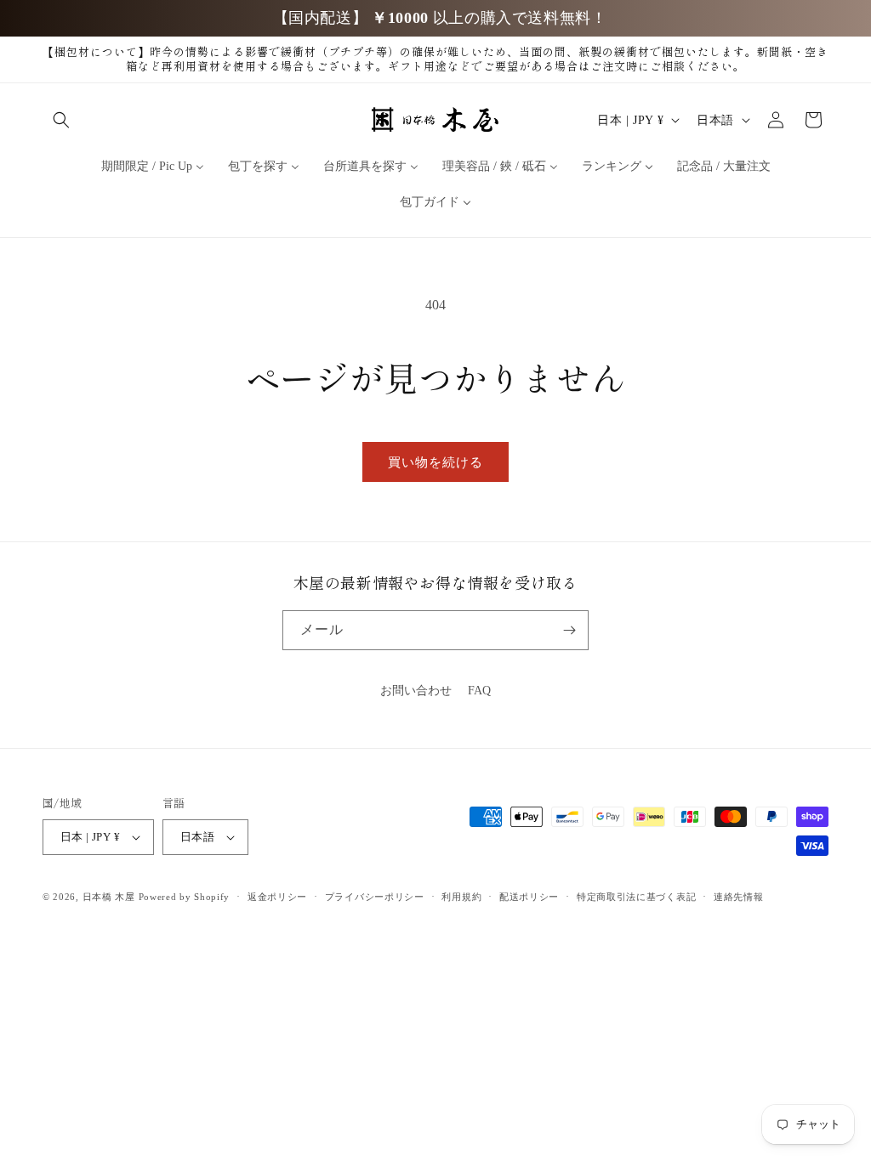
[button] (61, 120)
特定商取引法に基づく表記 (636, 897)
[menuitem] (152, 166)
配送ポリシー (529, 897)
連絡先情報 (739, 897)
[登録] (569, 630)
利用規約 (461, 897)
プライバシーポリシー (374, 897)
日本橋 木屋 (109, 897)
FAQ (479, 690)
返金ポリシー (277, 897)
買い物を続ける (435, 462)
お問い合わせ (416, 690)
